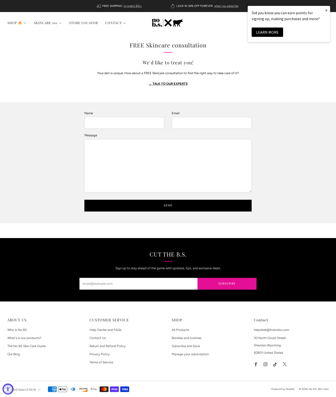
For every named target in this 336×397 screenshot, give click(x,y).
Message (90, 135)
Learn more (267, 32)
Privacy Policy (100, 354)
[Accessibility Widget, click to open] (8, 389)
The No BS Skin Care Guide (26, 346)
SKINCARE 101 (45, 23)
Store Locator (83, 23)
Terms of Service (101, 362)
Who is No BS (17, 330)
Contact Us (98, 338)
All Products (180, 330)
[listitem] (120, 6)
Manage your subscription (190, 354)
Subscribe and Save (186, 346)
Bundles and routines (186, 338)
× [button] (326, 10)
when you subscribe (226, 6)
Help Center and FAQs (106, 330)
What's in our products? (24, 338)
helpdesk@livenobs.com (271, 330)
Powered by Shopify (282, 389)
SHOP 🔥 (14, 23)
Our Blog (13, 354)
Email (176, 113)
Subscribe (227, 283)
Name (88, 113)
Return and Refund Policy (108, 346)
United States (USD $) (22, 389)
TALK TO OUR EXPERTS (168, 83)
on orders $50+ (132, 6)
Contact (113, 23)
